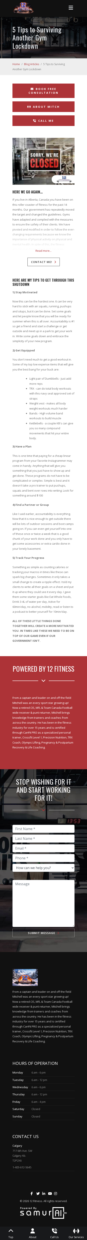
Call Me (46, 121)
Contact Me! (41, 262)
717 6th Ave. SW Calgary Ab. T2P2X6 (22, 1156)
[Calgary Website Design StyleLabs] (43, 1213)
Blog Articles (31, 64)
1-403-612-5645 (21, 1167)
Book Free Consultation (43, 91)
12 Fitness (36, 1201)
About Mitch (46, 107)
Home (16, 64)
